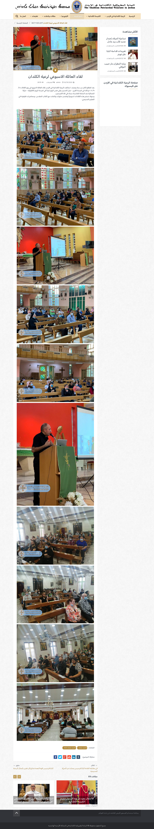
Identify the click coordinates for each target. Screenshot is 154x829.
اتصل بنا (23, 16)
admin (58, 82)
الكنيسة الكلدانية (94, 16)
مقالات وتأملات (49, 16)
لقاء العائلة (82, 748)
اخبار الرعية (78, 16)
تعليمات (35, 16)
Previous (15, 776)
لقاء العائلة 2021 (69, 748)
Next (19, 776)
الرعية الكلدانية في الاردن (116, 16)
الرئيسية (132, 16)
